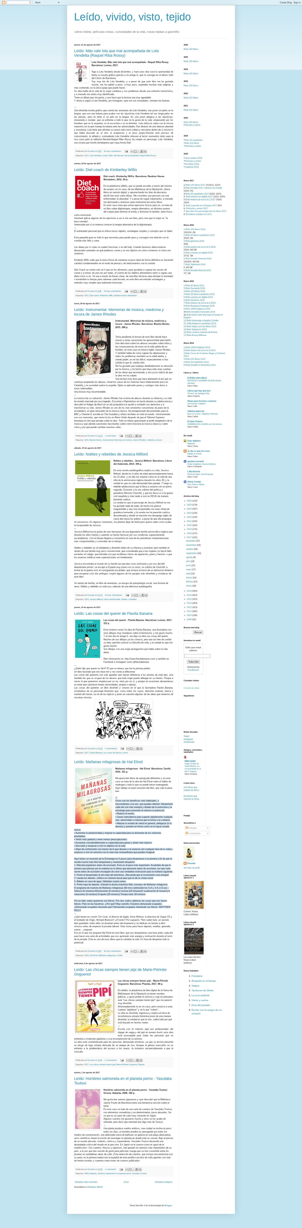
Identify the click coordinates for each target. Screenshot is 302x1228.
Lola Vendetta (95, 155)
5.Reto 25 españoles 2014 (196, 362)
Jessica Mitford (96, 599)
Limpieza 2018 (192, 167)
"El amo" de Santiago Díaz (198, 393)
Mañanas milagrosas (107, 955)
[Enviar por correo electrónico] (132, 151)
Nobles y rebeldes (129, 599)
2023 (189, 513)
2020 (189, 525)
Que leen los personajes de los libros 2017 (206, 211)
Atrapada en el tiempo (204, 980)
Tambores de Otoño (203, 990)
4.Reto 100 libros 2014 (194, 359)
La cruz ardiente (201, 995)
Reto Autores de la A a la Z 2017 (200, 199)
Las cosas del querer (112, 753)
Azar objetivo (193, 441)
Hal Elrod (93, 955)
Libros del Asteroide (112, 599)
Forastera (197, 976)
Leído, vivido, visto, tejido (132, 17)
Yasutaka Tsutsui (139, 1173)
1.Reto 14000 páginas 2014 (197, 347)
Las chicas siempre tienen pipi (102, 1064)
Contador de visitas (191, 688)
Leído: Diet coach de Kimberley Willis (105, 170)
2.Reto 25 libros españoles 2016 (199, 235)
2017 (86, 155)
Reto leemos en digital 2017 (199, 196)
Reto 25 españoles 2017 (197, 194)
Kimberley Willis (106, 295)
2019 (189, 529)
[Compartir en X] (138, 151)
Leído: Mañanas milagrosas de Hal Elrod (108, 762)
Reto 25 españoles (194, 140)
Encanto (191, 863)
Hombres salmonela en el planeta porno (114, 1173)
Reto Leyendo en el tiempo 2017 (201, 205)
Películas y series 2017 (197, 208)
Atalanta (92, 1173)
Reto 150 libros (191, 122)
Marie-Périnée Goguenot (126, 1064)
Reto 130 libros (191, 85)
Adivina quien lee (195, 411)
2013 (189, 603)
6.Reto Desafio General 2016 (197, 258)
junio (188, 565)
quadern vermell (195, 461)
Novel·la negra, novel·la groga (200, 474)
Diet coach (94, 295)
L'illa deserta (193, 471)
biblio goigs (190, 761)
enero (189, 586)
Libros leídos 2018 (193, 158)
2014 (86, 599)
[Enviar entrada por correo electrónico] (126, 151)
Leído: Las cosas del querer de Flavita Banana (113, 613)
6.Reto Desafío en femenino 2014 (200, 365)
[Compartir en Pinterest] (145, 151)
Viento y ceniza (200, 1000)
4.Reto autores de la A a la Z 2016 (200, 247)
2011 (189, 611)
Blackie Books (96, 440)
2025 (189, 505)
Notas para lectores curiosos (201, 401)
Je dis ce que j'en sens (198, 451)
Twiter (186, 736)
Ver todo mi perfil (192, 868)
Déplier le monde (194, 454)
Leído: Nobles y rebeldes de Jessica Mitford (111, 454)
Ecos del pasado (201, 1005)
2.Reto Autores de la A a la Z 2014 (200, 350)
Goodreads (189, 742)
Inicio (126, 1182)
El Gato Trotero (194, 421)
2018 (189, 533)
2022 (189, 517)
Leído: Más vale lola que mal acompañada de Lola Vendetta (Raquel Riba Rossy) (116, 53)
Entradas (192, 828)
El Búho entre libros (197, 378)
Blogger (168, 1205)
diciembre (191, 541)
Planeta (141, 1064)
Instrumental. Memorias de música (117, 440)
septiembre (191, 553)
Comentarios (194, 833)
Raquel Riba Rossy (148, 155)
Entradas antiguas (163, 1182)
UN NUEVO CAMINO (196, 404)
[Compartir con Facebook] (142, 151)
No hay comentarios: (113, 151)
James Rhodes (139, 440)
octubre (190, 549)
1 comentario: (111, 436)
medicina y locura (154, 440)
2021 (189, 521)
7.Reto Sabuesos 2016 (195, 264)
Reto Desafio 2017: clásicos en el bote (203, 188)
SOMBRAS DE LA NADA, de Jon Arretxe (204, 424)
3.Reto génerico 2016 (194, 241)
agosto (189, 557)
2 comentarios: (111, 748)
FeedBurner (193, 670)
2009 (189, 619)
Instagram (188, 739)
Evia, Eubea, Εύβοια (195, 484)
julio (188, 561)
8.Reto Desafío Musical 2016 (197, 270)
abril (188, 573)
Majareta (191, 443)
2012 (86, 295)
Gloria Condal (194, 482)
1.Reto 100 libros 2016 (194, 229)
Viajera (195, 985)
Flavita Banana (96, 753)
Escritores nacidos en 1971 (199, 214)
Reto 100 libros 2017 (195, 185)
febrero (189, 581)
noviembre (191, 545)
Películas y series (192, 125)
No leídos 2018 (192, 164)
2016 (86, 955)
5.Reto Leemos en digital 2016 (198, 253)
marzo (189, 577)
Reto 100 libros (191, 49)
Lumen (105, 155)
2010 (189, 615)
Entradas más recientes (86, 1182)
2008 (86, 1173)
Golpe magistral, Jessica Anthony (201, 464)
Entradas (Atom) (95, 1187)
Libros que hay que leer (199, 391)
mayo (189, 569)
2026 (189, 501)
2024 (189, 509)
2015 (86, 440)
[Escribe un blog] (135, 151)
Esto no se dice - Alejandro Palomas (202, 414)
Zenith (119, 955)
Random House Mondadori (125, 295)
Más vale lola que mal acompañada (124, 155)
